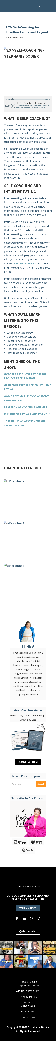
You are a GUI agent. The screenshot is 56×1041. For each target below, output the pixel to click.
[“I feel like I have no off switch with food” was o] (21, 947)
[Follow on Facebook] (17, 919)
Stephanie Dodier (13, 38)
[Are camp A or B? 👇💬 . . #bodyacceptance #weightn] (35, 947)
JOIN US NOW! (28, 907)
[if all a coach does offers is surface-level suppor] (6, 961)
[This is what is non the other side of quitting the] (21, 961)
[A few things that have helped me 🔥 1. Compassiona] (35, 961)
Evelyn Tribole (24, 263)
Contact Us (28, 1017)
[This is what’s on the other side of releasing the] (6, 947)
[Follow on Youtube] (24, 919)
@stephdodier (28, 931)
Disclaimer (28, 1011)
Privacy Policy (28, 996)
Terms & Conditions (28, 1004)
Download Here (28, 762)
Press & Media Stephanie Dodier (28, 983)
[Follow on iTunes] (39, 919)
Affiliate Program (28, 991)
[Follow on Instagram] (32, 919)
